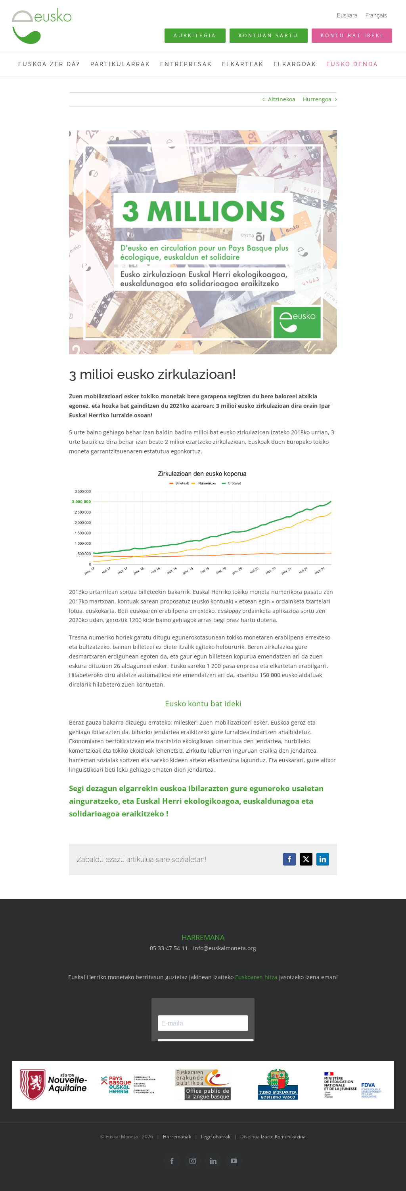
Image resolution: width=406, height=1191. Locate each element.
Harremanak (177, 1136)
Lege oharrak (215, 1136)
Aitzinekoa (281, 99)
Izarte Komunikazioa (283, 1136)
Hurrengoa (317, 99)
